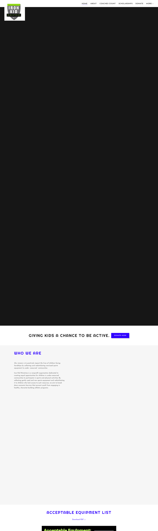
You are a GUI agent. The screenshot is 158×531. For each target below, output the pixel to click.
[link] (14, 3)
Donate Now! (120, 335)
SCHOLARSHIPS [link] (126, 4)
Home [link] (85, 4)
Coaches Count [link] (108, 4)
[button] (150, 4)
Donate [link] (139, 4)
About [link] (93, 4)
